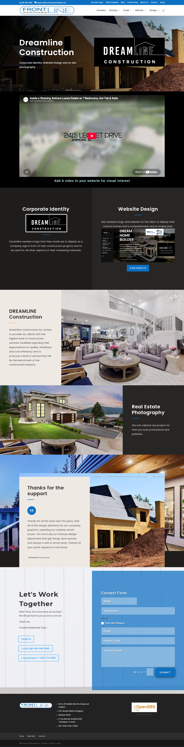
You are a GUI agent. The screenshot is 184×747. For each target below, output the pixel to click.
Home (162, 2)
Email (126, 10)
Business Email (64, 715)
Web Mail (31, 736)
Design (153, 10)
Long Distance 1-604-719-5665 (38, 658)
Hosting (113, 10)
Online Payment (112, 2)
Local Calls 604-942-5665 (35, 648)
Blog (123, 2)
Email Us (26, 639)
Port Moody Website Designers (71, 711)
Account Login (97, 2)
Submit (165, 672)
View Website (138, 268)
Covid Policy (132, 2)
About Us (144, 2)
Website (139, 10)
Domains (101, 10)
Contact (154, 2)
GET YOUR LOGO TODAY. (68, 726)
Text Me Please (114, 622)
